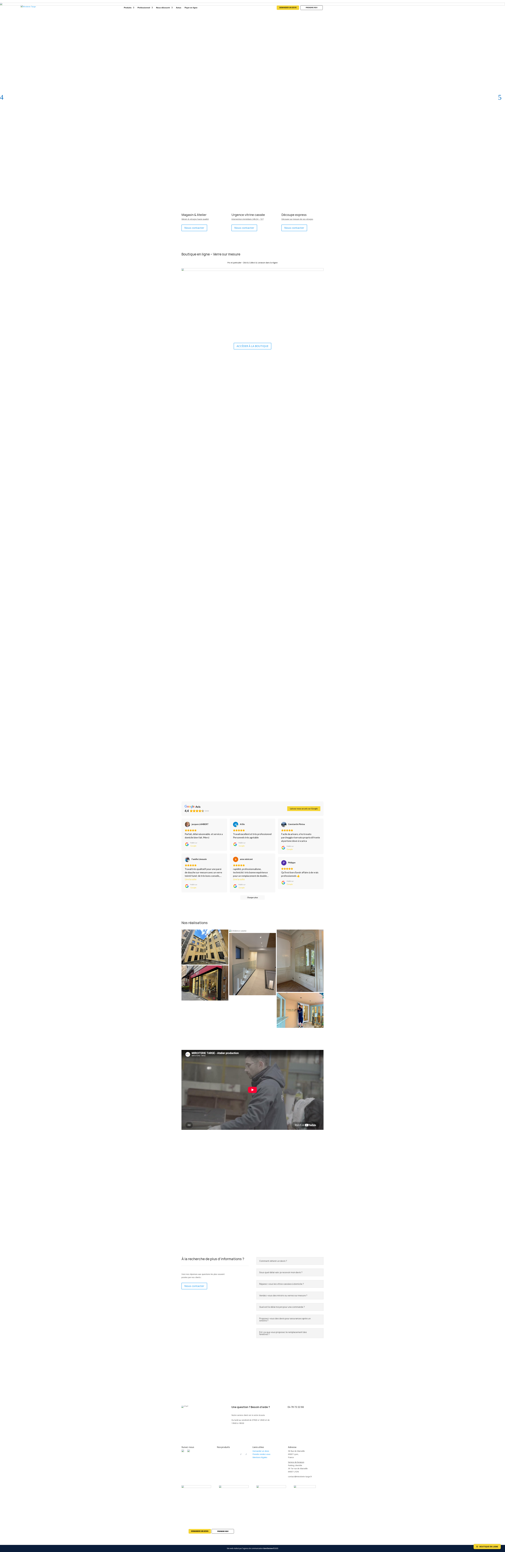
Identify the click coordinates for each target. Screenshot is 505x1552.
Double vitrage (223, 1451)
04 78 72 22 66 (296, 1407)
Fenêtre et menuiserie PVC (228, 1454)
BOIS (185, 533)
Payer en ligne (191, 8)
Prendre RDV (311, 8)
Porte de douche (224, 1460)
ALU (184, 537)
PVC (184, 530)
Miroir (219, 1457)
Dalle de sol (222, 1463)
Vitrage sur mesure (289, 627)
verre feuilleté (237, 1451)
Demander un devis (288, 8)
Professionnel (144, 8)
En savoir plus (193, 1372)
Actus (178, 8)
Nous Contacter (252, 485)
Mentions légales (259, 1457)
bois (243, 1454)
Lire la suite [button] (190, 879)
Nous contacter (194, 228)
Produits (128, 8)
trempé (248, 1451)
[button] (204, 947)
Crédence (221, 1466)
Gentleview (268, 1548)
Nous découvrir (163, 8)
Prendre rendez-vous (261, 1454)
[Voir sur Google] (187, 824)
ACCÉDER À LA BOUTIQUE (252, 346)
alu (248, 1454)
